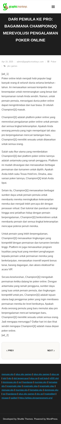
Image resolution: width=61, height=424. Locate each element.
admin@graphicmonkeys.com (30, 62)
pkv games (12, 66)
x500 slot (54, 378)
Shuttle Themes (25, 419)
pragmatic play (14, 386)
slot (4, 378)
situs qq (55, 374)
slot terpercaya (20, 378)
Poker (53, 62)
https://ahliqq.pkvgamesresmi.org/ (36, 398)
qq (20, 382)
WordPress (51, 419)
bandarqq (28, 382)
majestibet (50, 394)
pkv (10, 378)
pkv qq (39, 394)
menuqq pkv (8, 374)
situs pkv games (24, 374)
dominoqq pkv (10, 382)
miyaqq (5, 398)
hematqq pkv (36, 390)
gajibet (14, 398)
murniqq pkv (40, 382)
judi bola (44, 378)
